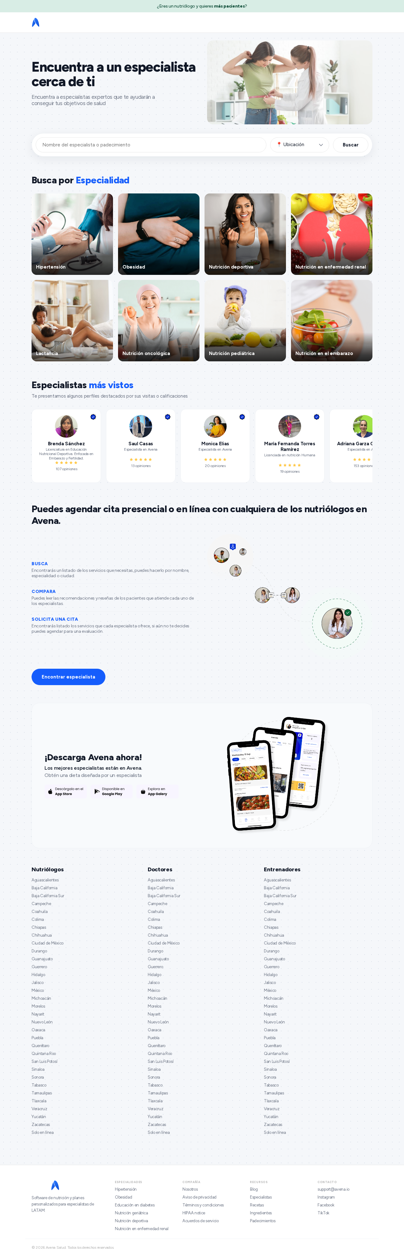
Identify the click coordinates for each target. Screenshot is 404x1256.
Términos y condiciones (203, 1205)
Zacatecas (41, 1124)
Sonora (38, 1077)
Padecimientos (263, 1220)
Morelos (38, 1006)
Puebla (37, 1037)
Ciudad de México (47, 943)
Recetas (257, 1205)
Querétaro (40, 1045)
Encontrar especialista (68, 677)
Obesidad (123, 1197)
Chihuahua (42, 935)
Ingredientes (261, 1213)
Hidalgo (38, 974)
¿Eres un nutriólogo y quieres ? (202, 6)
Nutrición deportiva (131, 1220)
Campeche (41, 903)
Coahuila (39, 911)
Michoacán (41, 998)
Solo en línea (43, 1132)
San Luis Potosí (44, 1061)
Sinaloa (38, 1069)
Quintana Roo (44, 1053)
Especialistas (261, 1197)
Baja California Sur (48, 895)
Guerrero (39, 966)
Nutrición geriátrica (131, 1213)
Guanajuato (42, 959)
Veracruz (39, 1108)
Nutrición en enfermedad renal (142, 1228)
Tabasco (39, 1085)
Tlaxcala (39, 1101)
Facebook (326, 1205)
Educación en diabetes (134, 1205)
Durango (39, 951)
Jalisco (38, 982)
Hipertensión (126, 1189)
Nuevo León (42, 1022)
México (38, 990)
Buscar (351, 145)
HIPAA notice (193, 1213)
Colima (38, 919)
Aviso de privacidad (199, 1197)
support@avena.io (333, 1189)
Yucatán (39, 1116)
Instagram (326, 1197)
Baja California (44, 888)
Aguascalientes (45, 880)
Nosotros (190, 1189)
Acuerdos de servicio (200, 1220)
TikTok (323, 1213)
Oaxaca (38, 1030)
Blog (254, 1189)
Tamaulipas (42, 1093)
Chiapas (39, 927)
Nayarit (38, 1014)
